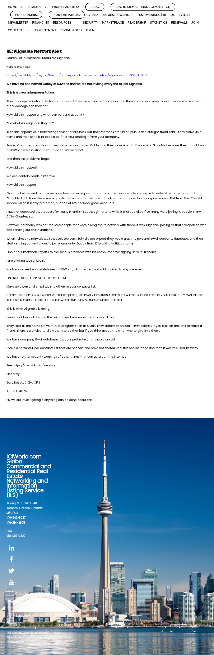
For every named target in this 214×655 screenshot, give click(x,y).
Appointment (45, 30)
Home (12, 7)
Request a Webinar (118, 15)
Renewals (179, 22)
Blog (94, 7)
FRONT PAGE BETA (65, 7)
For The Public (67, 15)
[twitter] (12, 571)
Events (185, 15)
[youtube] (12, 582)
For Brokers (26, 15)
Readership (136, 22)
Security (90, 22)
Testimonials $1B (151, 15)
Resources (62, 22)
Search (34, 7)
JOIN (195, 22)
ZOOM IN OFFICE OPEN (77, 30)
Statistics (158, 22)
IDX (172, 15)
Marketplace (113, 22)
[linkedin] (12, 548)
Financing (40, 22)
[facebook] (12, 560)
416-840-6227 (16, 518)
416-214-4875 (15, 523)
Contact (15, 30)
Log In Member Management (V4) (143, 7)
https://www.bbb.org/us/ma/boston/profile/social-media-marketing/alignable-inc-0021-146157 (76, 75)
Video (93, 15)
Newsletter (18, 22)
